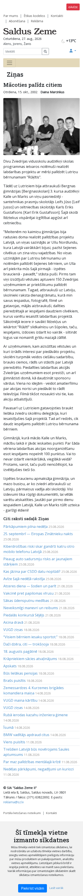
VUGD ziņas (13, 629)
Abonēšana (17, 21)
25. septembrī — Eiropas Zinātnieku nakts (38, 533)
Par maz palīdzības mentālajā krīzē (32, 761)
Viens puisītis (14, 742)
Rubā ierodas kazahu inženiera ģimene (35, 714)
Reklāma (37, 21)
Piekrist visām (32, 888)
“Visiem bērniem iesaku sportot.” (30, 636)
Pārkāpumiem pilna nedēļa (25, 526)
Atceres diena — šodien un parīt (29, 586)
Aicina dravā (13, 622)
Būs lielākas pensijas (20, 673)
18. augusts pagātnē (20, 651)
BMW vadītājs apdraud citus (26, 734)
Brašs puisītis (14, 680)
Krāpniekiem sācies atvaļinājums (30, 658)
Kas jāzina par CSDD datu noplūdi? (31, 571)
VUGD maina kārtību (20, 700)
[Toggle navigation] (9, 62)
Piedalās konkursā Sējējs (23, 615)
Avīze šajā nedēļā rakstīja (24, 578)
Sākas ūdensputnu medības (26, 600)
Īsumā (8, 727)
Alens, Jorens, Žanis (17, 44)
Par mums (10, 16)
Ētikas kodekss (34, 16)
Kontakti (57, 16)
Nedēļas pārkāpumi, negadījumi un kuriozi (38, 769)
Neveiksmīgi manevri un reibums (30, 607)
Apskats (10, 666)
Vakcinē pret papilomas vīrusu (28, 593)
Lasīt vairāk (56, 888)
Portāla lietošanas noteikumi (22, 813)
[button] (73, 50)
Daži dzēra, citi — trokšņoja (26, 644)
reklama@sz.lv (13, 802)
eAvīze (73, 7)
